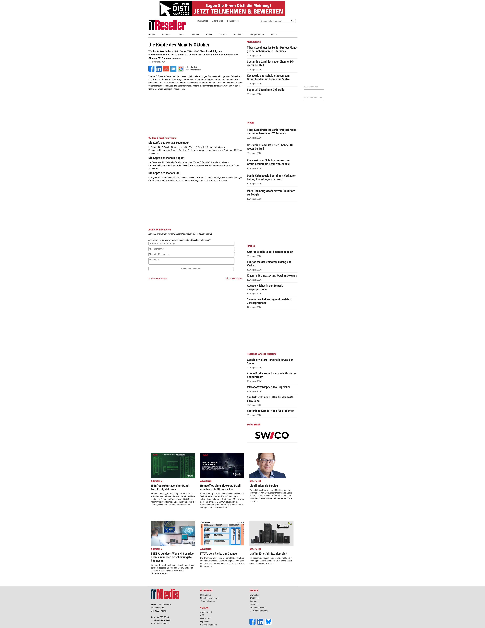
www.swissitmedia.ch (160, 623)
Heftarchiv (254, 604)
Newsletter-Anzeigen (209, 598)
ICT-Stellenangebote (258, 611)
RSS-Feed (254, 598)
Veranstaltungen (207, 601)
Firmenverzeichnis (257, 608)
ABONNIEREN (217, 21)
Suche (262, 26)
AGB (202, 615)
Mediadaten (205, 595)
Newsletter (254, 595)
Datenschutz (205, 618)
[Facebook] (253, 624)
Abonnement (206, 612)
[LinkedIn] (261, 624)
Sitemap (253, 601)
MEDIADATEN (203, 21)
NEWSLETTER (233, 21)
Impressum (205, 622)
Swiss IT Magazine (208, 625)
